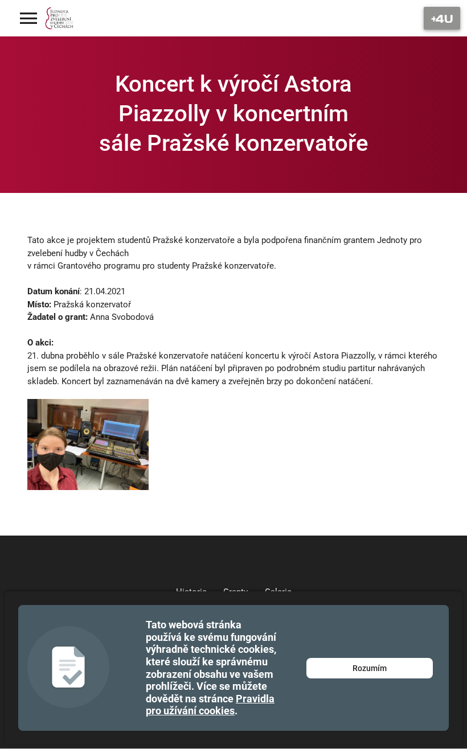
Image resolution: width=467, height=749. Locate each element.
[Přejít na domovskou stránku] (59, 18)
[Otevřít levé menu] (28, 18)
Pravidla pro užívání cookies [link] (210, 705)
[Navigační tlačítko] (442, 18)
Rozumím (370, 668)
